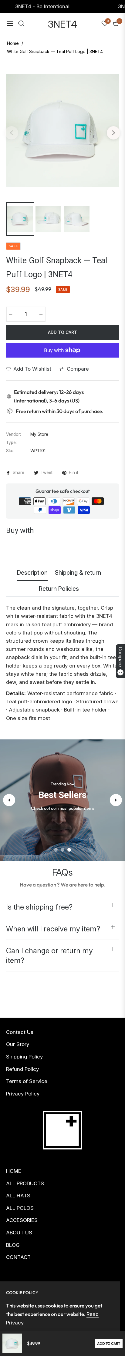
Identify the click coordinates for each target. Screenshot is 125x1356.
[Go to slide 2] (62, 850)
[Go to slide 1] (56, 850)
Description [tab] (32, 572)
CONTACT (18, 1257)
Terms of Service (26, 1081)
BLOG (13, 1245)
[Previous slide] (9, 800)
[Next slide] (116, 800)
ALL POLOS (20, 1208)
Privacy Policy (22, 1094)
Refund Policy (22, 1069)
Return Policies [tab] (59, 588)
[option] (62, 130)
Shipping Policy (24, 1057)
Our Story (17, 1044)
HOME (13, 1171)
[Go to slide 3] (69, 850)
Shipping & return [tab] (78, 572)
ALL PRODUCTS (25, 1183)
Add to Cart (108, 1343)
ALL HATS (18, 1196)
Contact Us (19, 1032)
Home (13, 43)
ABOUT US (19, 1233)
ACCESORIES (22, 1220)
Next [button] (113, 133)
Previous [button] (11, 133)
